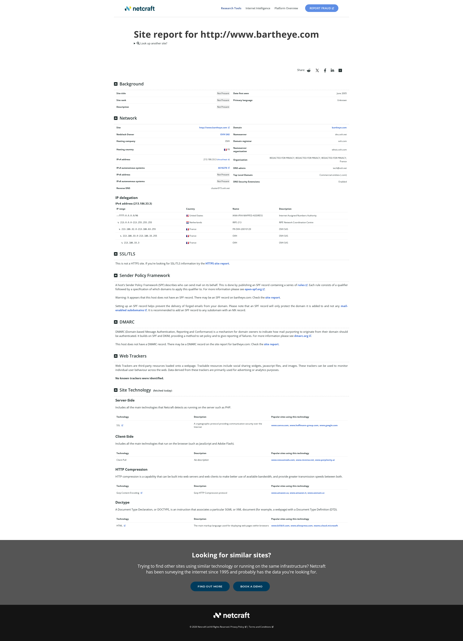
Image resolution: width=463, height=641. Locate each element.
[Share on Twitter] (317, 70)
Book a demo (251, 586)
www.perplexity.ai (325, 459)
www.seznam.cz (315, 492)
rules (301, 285)
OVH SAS (225, 134)
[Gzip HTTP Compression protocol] (141, 492)
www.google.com (329, 425)
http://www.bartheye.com (213, 127)
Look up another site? (153, 43)
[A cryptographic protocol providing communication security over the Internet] (122, 425)
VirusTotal (222, 159)
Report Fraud (320, 8)
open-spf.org (253, 289)
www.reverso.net (305, 459)
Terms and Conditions (260, 626)
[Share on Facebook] (325, 70)
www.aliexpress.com (302, 525)
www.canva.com (280, 425)
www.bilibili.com (280, 525)
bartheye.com (339, 127)
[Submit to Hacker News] (340, 70)
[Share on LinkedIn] (332, 70)
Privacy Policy (237, 626)
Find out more (210, 586)
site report (272, 297)
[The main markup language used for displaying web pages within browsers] (124, 525)
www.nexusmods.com (283, 459)
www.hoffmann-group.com (304, 425)
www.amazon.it (298, 492)
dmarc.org (301, 336)
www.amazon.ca (280, 492)
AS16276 (222, 167)
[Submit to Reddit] (309, 70)
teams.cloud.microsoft (326, 525)
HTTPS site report (217, 263)
